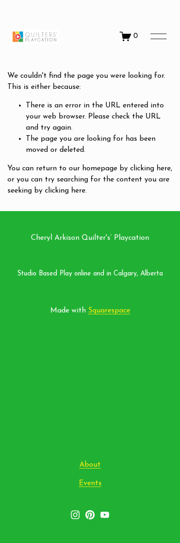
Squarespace (109, 310)
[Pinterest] (90, 514)
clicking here (150, 168)
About (90, 464)
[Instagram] (75, 514)
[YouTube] (104, 514)
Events (90, 483)
